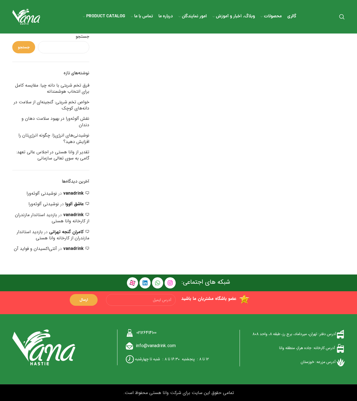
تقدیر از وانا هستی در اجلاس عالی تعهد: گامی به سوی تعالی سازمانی (52, 155)
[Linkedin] (145, 282)
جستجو (82, 37)
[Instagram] (170, 282)
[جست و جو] (342, 16)
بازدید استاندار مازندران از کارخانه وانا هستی (52, 218)
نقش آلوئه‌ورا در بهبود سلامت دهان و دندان (55, 122)
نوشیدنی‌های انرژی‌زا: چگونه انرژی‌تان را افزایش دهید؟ (53, 138)
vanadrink (73, 193)
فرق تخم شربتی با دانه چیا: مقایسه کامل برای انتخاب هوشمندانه (52, 88)
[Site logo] (26, 16)
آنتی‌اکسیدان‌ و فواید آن (35, 248)
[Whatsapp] (157, 282)
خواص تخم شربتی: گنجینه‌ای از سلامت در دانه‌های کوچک (51, 105)
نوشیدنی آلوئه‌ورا (41, 193)
